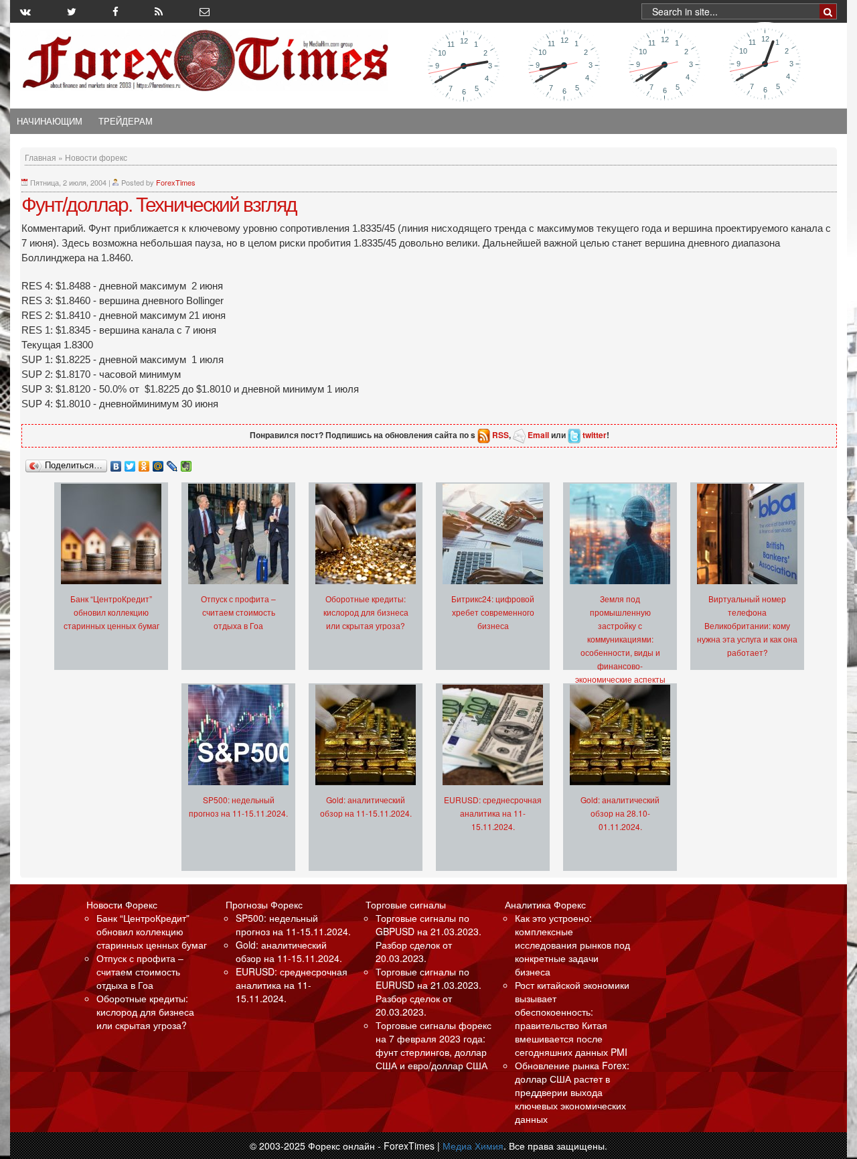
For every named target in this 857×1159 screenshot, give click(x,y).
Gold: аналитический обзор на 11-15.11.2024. (289, 951)
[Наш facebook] (115, 11)
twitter (594, 435)
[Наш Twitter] (71, 11)
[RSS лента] (159, 11)
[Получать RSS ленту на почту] (205, 11)
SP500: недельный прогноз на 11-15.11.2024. (293, 924)
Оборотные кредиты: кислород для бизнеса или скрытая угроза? (365, 612)
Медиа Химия (473, 1145)
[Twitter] (130, 463)
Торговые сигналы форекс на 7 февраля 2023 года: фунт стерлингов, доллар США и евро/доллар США (433, 1045)
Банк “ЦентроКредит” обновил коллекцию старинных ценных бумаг (111, 612)
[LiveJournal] (172, 463)
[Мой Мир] (158, 463)
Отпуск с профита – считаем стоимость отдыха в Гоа (238, 612)
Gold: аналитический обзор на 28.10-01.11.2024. (619, 813)
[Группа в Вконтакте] (25, 11)
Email (538, 435)
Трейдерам (125, 121)
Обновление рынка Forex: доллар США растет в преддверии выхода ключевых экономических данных (572, 1092)
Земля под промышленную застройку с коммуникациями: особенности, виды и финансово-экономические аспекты (620, 639)
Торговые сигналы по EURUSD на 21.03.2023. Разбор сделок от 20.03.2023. (428, 991)
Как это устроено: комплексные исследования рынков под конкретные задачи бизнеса (572, 944)
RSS (500, 435)
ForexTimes (176, 182)
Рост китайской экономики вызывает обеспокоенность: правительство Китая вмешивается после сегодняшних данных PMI (572, 1018)
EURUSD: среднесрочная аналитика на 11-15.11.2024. (493, 813)
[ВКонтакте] (116, 463)
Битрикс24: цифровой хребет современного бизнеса (492, 612)
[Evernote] (186, 463)
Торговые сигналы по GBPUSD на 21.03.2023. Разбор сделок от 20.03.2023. (428, 938)
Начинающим (49, 121)
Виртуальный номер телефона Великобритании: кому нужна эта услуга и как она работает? (747, 625)
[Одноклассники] (144, 463)
